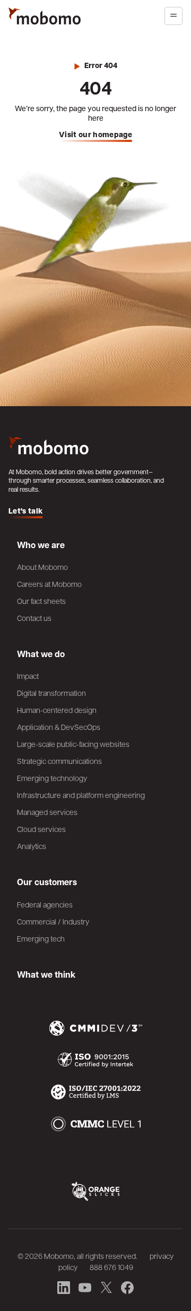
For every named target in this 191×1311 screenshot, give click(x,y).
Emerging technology (52, 778)
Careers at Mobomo (49, 584)
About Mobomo (42, 567)
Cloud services (41, 829)
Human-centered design (57, 710)
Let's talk (25, 511)
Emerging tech (41, 938)
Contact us (34, 618)
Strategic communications (59, 761)
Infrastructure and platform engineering (81, 795)
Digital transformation (51, 692)
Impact (28, 675)
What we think (46, 974)
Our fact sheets (41, 601)
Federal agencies (45, 904)
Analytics (31, 846)
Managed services (47, 812)
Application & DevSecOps (58, 727)
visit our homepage (95, 135)
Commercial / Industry (53, 921)
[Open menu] (173, 16)
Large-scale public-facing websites (73, 744)
